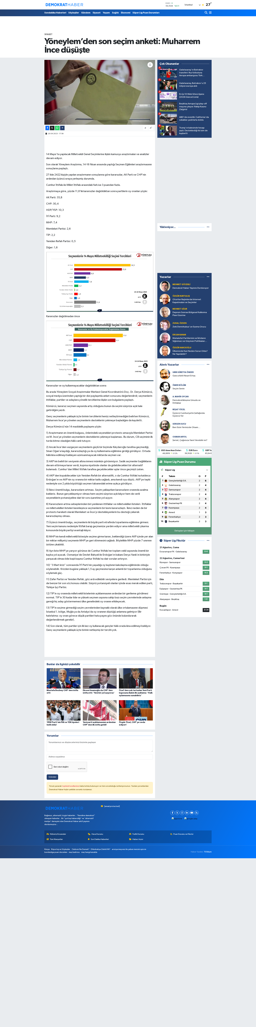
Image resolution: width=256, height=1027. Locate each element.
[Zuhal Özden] (165, 325)
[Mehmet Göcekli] (165, 286)
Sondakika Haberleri (55, 13)
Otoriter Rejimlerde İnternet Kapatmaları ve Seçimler (187, 300)
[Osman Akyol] (165, 438)
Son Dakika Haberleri (100, 839)
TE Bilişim (208, 852)
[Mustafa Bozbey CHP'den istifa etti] (64, 678)
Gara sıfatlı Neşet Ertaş (184, 376)
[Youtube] (191, 813)
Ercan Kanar (179, 335)
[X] (177, 813)
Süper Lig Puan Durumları (146, 13)
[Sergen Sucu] (165, 426)
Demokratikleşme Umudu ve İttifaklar (187, 401)
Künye (47, 849)
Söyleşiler (73, 13)
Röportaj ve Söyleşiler (60, 849)
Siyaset (97, 13)
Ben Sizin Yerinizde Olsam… (186, 427)
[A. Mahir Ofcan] (165, 400)
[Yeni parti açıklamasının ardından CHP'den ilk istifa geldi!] (100, 710)
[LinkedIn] (187, 813)
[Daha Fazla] (62, 128)
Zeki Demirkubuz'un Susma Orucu (189, 327)
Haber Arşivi (138, 839)
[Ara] (206, 13)
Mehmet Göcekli (181, 284)
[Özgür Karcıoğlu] (165, 351)
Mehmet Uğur (180, 309)
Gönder (52, 777)
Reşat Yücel (179, 410)
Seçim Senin (179, 389)
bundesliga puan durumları (55, 852)
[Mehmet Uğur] (165, 312)
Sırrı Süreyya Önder (183, 372)
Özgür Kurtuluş (181, 296)
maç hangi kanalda (89, 852)
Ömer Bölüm (179, 385)
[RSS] (196, 813)
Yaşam (106, 13)
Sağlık (115, 13)
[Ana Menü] (210, 13)
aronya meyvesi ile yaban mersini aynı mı (129, 849)
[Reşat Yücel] (165, 413)
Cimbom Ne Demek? (80, 849)
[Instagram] (182, 813)
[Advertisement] (185, 180)
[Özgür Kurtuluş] (165, 299)
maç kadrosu (74, 852)
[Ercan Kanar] (165, 338)
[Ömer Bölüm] (165, 387)
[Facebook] (172, 813)
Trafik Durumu (138, 834)
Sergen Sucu (179, 424)
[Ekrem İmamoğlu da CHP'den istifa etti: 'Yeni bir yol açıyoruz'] (100, 678)
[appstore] (177, 818)
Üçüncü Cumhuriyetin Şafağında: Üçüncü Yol (189, 414)
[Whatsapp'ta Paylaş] (57, 128)
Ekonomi (125, 13)
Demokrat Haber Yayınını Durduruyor (191, 288)
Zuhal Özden (180, 323)
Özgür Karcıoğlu (182, 348)
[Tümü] (208, 227)
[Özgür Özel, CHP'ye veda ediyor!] (136, 710)
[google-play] (191, 818)
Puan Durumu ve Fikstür (183, 834)
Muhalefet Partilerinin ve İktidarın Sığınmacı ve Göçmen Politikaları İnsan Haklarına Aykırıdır (189, 340)
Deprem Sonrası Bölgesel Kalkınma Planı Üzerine (190, 313)
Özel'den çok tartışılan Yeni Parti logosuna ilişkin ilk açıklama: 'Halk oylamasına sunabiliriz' (136, 692)
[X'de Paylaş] (52, 128)
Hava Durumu (97, 834)
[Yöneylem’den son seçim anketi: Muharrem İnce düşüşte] (99, 92)
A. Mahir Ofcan (181, 397)
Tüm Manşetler (56, 839)
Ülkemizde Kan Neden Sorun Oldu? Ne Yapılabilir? (190, 352)
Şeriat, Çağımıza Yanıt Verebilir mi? (190, 440)
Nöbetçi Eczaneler (58, 834)
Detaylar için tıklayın (184, 531)
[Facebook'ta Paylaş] (47, 128)
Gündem (85, 13)
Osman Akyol (180, 437)
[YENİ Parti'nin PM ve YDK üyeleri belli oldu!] (64, 710)
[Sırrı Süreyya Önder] (165, 374)
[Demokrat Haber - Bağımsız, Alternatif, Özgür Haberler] (64, 5)
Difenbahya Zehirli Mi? (100, 849)
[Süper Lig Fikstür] (208, 541)
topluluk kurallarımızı (71, 786)
